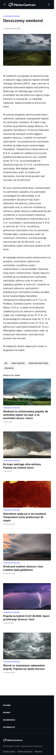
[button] (5, 4)
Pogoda (7, 705)
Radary (7, 712)
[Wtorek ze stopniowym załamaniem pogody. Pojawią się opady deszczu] (27, 646)
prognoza (9, 368)
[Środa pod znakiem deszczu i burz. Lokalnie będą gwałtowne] (27, 547)
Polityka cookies (9, 751)
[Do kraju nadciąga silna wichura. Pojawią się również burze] (27, 444)
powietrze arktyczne (38, 363)
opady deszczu (18, 363)
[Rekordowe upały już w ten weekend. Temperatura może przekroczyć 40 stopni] (27, 494)
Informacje (9, 727)
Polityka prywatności (25, 751)
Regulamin (38, 751)
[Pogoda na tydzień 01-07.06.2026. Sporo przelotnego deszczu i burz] (27, 596)
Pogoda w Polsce (12, 16)
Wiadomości (9, 720)
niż (6, 363)
